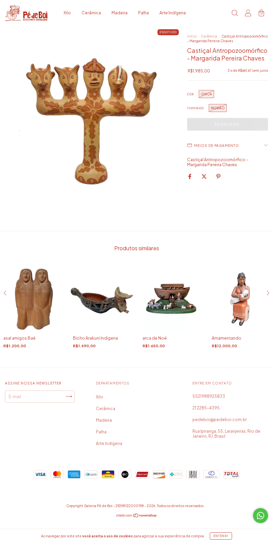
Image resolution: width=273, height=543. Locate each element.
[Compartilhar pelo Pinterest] (218, 176)
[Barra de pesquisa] (234, 13)
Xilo (67, 12)
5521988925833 (208, 396)
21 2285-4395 (206, 407)
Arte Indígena (172, 12)
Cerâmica (91, 12)
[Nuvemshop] (136, 516)
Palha (143, 12)
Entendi (220, 536)
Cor (190, 94)
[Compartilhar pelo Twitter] (204, 176)
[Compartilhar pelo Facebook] (190, 176)
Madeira (120, 12)
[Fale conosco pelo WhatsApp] (260, 515)
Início (191, 36)
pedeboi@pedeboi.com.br (219, 419)
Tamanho (195, 108)
